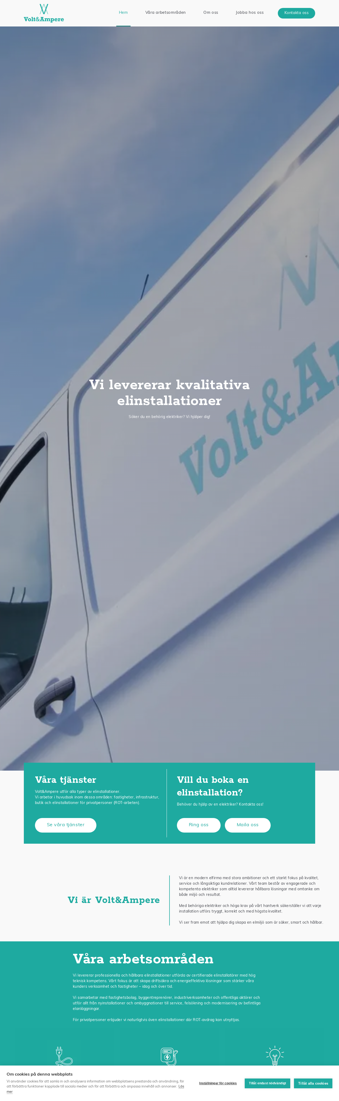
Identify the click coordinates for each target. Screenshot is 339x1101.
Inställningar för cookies (218, 1083)
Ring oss (199, 825)
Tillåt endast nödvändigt (267, 1083)
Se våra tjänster (66, 825)
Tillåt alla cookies (313, 1083)
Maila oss (248, 825)
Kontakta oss (296, 13)
